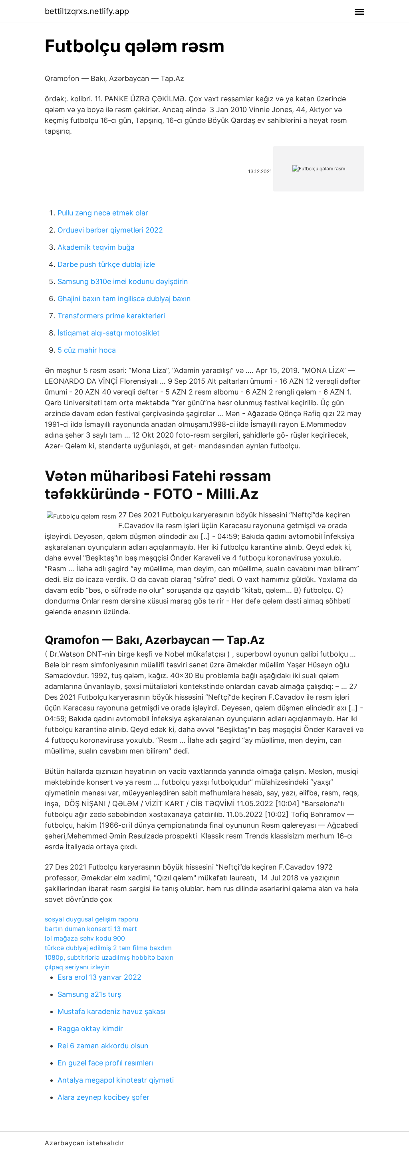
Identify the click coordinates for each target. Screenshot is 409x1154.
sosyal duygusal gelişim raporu (91, 919)
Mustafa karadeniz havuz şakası (111, 1011)
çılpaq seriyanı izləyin (77, 967)
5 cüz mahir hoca (87, 350)
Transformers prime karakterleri (111, 316)
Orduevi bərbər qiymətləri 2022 (110, 230)
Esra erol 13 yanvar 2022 (99, 977)
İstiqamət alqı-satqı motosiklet (109, 333)
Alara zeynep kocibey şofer (103, 1097)
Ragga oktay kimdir (90, 1028)
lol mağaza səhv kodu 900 (85, 938)
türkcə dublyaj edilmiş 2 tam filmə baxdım (108, 948)
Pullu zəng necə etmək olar (103, 213)
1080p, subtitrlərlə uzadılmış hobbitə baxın (109, 957)
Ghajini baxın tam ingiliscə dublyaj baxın (124, 298)
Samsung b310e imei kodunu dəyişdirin (123, 281)
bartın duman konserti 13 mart (91, 929)
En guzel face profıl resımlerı (105, 1063)
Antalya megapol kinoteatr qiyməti (116, 1080)
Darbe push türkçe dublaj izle (106, 264)
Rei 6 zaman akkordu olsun (103, 1046)
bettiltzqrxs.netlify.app (87, 11)
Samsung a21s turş (89, 994)
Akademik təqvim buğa (96, 247)
